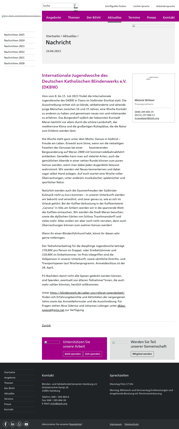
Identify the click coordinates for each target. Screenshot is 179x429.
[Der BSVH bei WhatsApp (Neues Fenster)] (19, 425)
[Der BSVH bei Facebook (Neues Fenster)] (6, 425)
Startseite (53, 36)
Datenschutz (132, 424)
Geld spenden (73, 353)
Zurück (46, 325)
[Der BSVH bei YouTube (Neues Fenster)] (26, 425)
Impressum (116, 424)
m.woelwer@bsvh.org (147, 118)
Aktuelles (69, 36)
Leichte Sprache (141, 6)
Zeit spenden (92, 353)
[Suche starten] (76, 5)
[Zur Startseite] (21, 16)
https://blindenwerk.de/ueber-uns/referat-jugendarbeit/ (87, 292)
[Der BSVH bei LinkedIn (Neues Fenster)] (12, 425)
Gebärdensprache (165, 6)
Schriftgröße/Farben (115, 6)
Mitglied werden (142, 353)
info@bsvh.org (58, 403)
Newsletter (75, 424)
